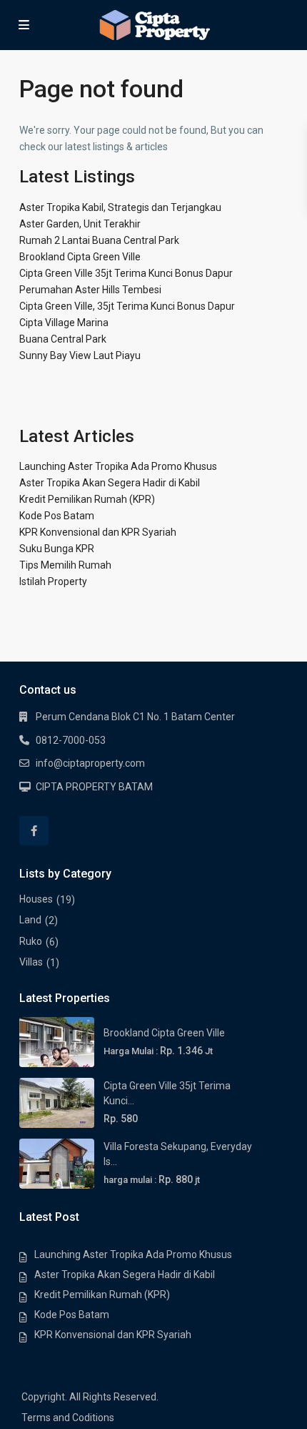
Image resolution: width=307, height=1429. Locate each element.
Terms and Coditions (67, 1417)
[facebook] (34, 830)
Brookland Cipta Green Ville (80, 256)
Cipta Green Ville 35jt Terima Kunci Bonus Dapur (126, 273)
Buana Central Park (62, 339)
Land (30, 919)
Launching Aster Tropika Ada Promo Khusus (118, 466)
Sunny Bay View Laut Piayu (80, 355)
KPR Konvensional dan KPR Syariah (97, 532)
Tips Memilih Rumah (65, 565)
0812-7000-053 (71, 740)
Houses (36, 899)
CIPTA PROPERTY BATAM (94, 786)
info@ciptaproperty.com (90, 763)
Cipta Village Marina (64, 322)
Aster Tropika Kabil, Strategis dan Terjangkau (120, 207)
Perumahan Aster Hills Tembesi (90, 289)
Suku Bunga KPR (56, 548)
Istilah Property (53, 581)
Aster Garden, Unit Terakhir (80, 224)
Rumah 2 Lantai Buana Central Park (99, 240)
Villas (31, 962)
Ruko (30, 941)
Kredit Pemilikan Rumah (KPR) (87, 499)
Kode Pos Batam (56, 515)
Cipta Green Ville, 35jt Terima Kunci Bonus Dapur (127, 306)
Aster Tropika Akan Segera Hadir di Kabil (109, 482)
